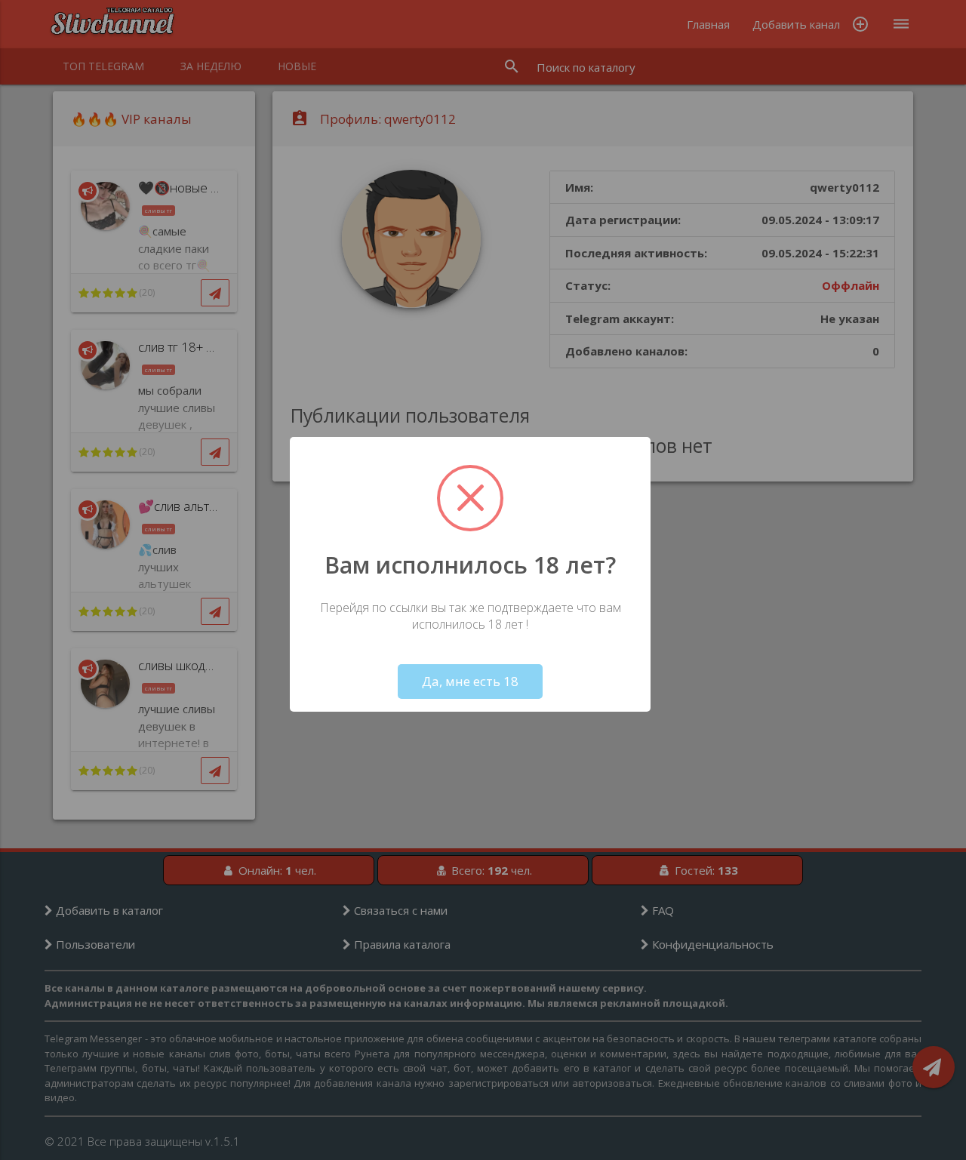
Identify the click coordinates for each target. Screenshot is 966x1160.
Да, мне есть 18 (470, 681)
